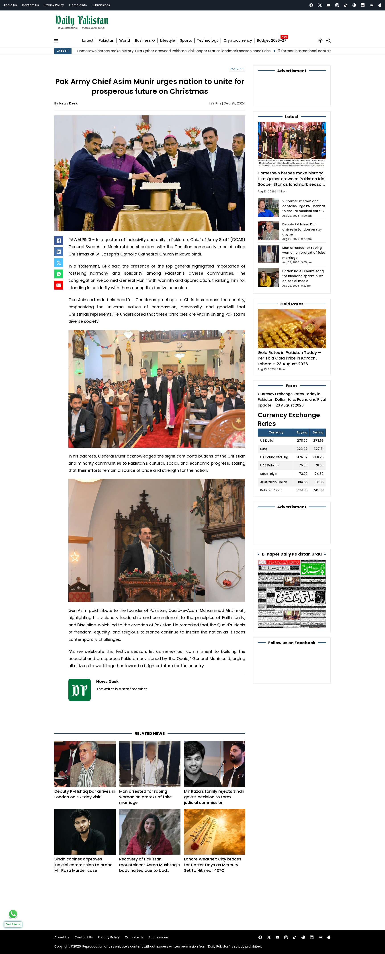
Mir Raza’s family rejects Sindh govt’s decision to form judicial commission (214, 776)
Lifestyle (167, 38)
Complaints (78, 5)
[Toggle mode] (320, 38)
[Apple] (380, 5)
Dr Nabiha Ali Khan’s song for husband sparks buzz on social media (303, 250)
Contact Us (30, 5)
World (124, 38)
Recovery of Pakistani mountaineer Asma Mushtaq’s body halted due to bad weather (149, 847)
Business (143, 38)
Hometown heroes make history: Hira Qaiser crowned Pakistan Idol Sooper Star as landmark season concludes (114, 48)
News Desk (68, 101)
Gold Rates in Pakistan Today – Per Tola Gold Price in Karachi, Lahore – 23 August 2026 (289, 332)
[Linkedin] (363, 5)
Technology (207, 38)
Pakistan (106, 38)
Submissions (101, 5)
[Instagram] (337, 5)
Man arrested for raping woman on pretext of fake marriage (145, 776)
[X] (58, 260)
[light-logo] (82, 21)
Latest (88, 38)
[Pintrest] (354, 5)
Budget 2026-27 (271, 38)
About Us (10, 5)
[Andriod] (371, 5)
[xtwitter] (320, 5)
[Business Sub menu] (153, 38)
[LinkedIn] (58, 249)
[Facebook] (311, 5)
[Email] (58, 282)
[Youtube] (328, 5)
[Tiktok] (345, 5)
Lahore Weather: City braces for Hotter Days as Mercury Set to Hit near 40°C (212, 844)
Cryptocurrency (237, 38)
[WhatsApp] (58, 271)
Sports (186, 38)
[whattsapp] (13, 913)
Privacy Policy (54, 5)
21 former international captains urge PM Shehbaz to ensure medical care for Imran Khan (295, 48)
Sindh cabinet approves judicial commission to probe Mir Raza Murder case (83, 844)
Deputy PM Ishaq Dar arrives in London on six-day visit (84, 774)
